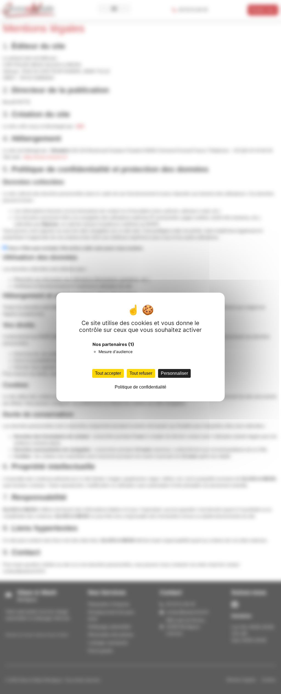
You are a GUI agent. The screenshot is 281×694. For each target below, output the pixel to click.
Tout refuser (141, 373)
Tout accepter (108, 373)
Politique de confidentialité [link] (140, 387)
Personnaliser (174, 373)
